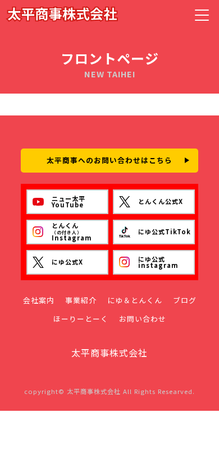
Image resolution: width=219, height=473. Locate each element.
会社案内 (38, 300)
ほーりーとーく (80, 319)
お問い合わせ (142, 319)
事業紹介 (81, 300)
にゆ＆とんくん (134, 300)
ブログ (185, 300)
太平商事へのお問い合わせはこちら (109, 160)
